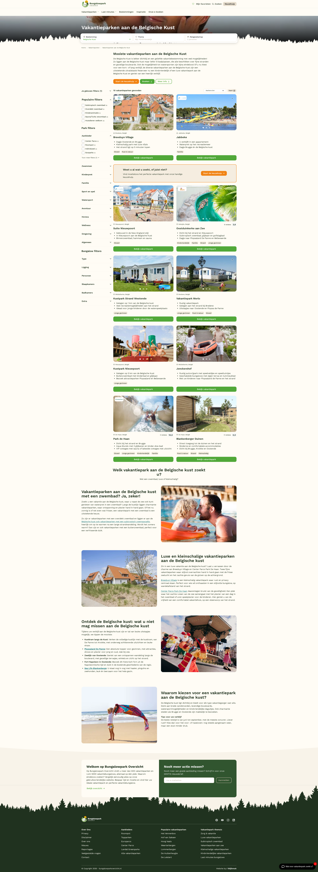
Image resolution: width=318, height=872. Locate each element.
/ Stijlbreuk (232, 869)
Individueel (91, 149)
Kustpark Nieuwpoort (126, 368)
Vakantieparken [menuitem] (89, 12)
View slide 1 (140, 127)
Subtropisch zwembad (96, 105)
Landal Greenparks (130, 849)
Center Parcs (92, 141)
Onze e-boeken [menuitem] (156, 12)
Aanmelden (223, 780)
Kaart (231, 90)
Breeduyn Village (123, 137)
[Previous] (117, 116)
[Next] (169, 116)
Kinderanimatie (92, 113)
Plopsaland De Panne (94, 649)
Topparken (126, 837)
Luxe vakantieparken (211, 837)
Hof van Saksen (168, 837)
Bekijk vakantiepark (143, 158)
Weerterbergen (168, 845)
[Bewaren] (169, 98)
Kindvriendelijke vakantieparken (216, 853)
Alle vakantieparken (130, 853)
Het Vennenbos (168, 833)
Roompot (90, 145)
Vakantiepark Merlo (188, 298)
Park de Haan (121, 438)
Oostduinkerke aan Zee (190, 228)
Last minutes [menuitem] (107, 12)
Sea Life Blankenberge (95, 668)
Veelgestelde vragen (91, 853)
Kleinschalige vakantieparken (215, 849)
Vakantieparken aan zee (212, 845)
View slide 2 (143, 127)
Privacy (84, 833)
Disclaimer (86, 837)
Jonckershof (184, 368)
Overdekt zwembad (94, 109)
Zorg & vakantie (208, 833)
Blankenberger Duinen (189, 438)
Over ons (85, 841)
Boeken (145, 81)
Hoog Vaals (166, 841)
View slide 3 (146, 127)
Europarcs (126, 841)
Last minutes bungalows (212, 857)
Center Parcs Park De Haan (174, 591)
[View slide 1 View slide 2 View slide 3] (143, 112)
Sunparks (90, 153)
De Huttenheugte (169, 853)
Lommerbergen (168, 849)
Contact (85, 857)
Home (83, 48)
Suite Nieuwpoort (124, 228)
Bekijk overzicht (94, 788)
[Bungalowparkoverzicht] (94, 3)
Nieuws (84, 845)
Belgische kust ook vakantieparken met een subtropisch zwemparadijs (115, 521)
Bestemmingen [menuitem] (126, 12)
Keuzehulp (230, 4)
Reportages (87, 849)
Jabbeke (181, 137)
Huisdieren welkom (94, 121)
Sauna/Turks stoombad (96, 117)
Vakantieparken (93, 48)
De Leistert (166, 857)
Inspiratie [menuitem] (141, 12)
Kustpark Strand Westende (130, 298)
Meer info (162, 81)
